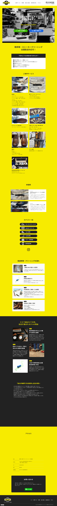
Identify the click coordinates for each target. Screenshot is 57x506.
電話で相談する (37, 30)
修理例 (23, 2)
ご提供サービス (17, 2)
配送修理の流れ (33, 2)
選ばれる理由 (27, 2)
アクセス (39, 2)
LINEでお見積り (22, 30)
